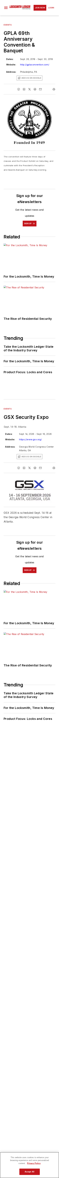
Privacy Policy (34, 1163)
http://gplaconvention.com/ (34, 64)
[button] (6, 7)
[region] (29, 1165)
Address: (11, 72)
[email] (40, 89)
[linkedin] (24, 89)
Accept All (29, 1172)
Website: (11, 64)
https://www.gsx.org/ (30, 439)
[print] (53, 89)
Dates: (9, 59)
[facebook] (18, 89)
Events (8, 25)
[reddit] (34, 89)
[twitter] (29, 89)
